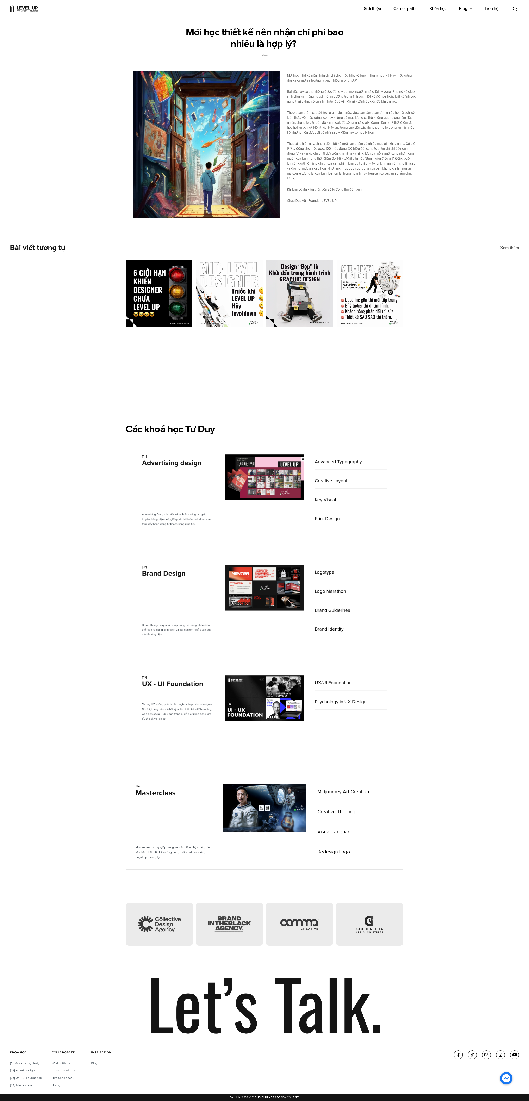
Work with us (61, 1063)
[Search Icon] (515, 9)
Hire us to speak (63, 1078)
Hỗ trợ (56, 1085)
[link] (351, 461)
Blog (94, 1063)
